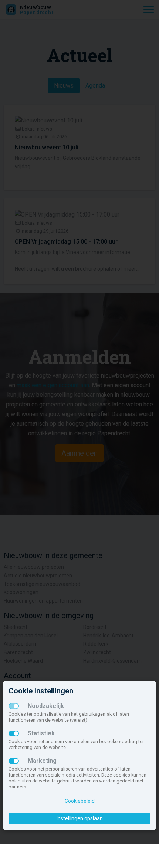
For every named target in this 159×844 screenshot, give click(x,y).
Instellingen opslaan (80, 818)
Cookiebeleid (80, 801)
